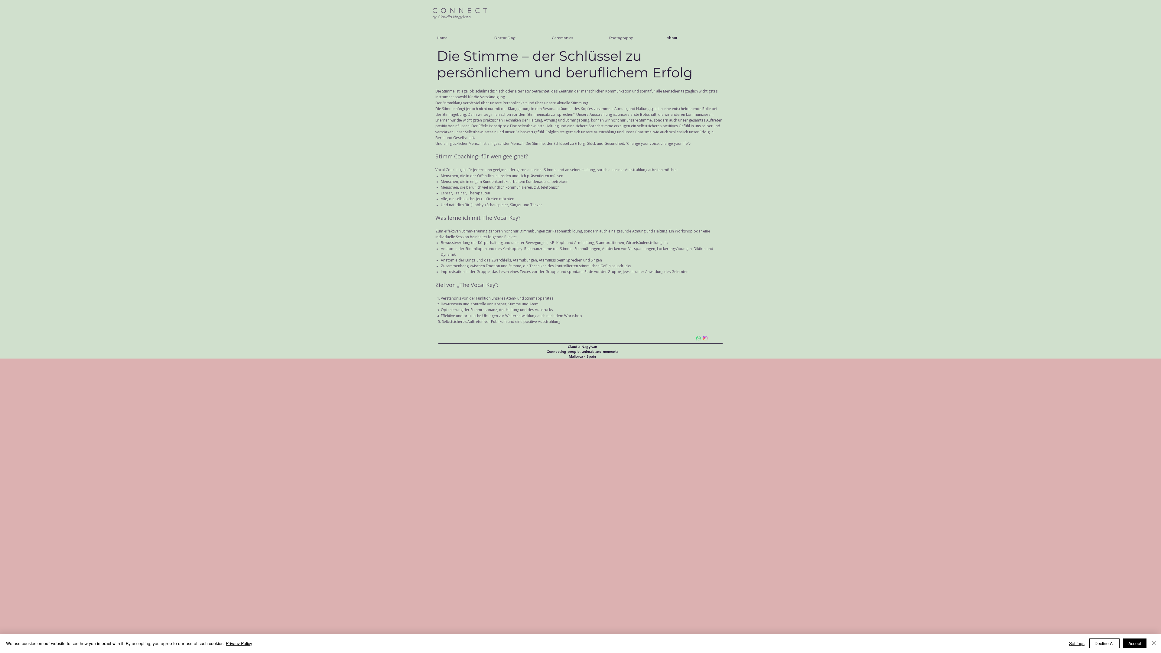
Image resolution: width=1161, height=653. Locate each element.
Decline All (1104, 643)
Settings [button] (1077, 643)
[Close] (1153, 643)
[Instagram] (705, 338)
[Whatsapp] (698, 338)
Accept (1134, 643)
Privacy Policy (239, 643)
